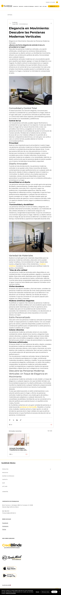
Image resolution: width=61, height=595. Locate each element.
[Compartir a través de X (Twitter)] (13, 420)
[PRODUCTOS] (50, 469)
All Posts (10, 14)
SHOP (3, 482)
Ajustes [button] (37, 592)
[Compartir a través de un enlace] (20, 420)
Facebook (5, 523)
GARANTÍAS (5, 491)
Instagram (5, 526)
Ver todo (50, 430)
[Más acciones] (51, 23)
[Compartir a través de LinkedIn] (17, 420)
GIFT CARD (4, 486)
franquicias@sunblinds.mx (9, 513)
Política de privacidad (11, 593)
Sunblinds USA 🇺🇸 (6, 585)
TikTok (4, 529)
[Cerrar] (59, 592)
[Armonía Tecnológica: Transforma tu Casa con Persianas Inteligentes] (18, 440)
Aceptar (54, 592)
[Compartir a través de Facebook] (9, 420)
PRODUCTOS (5, 469)
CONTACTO (5, 479)
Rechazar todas (45, 592)
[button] (57, 2)
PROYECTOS (5, 472)
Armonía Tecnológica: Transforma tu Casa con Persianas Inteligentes (17, 449)
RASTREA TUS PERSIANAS (8, 476)
